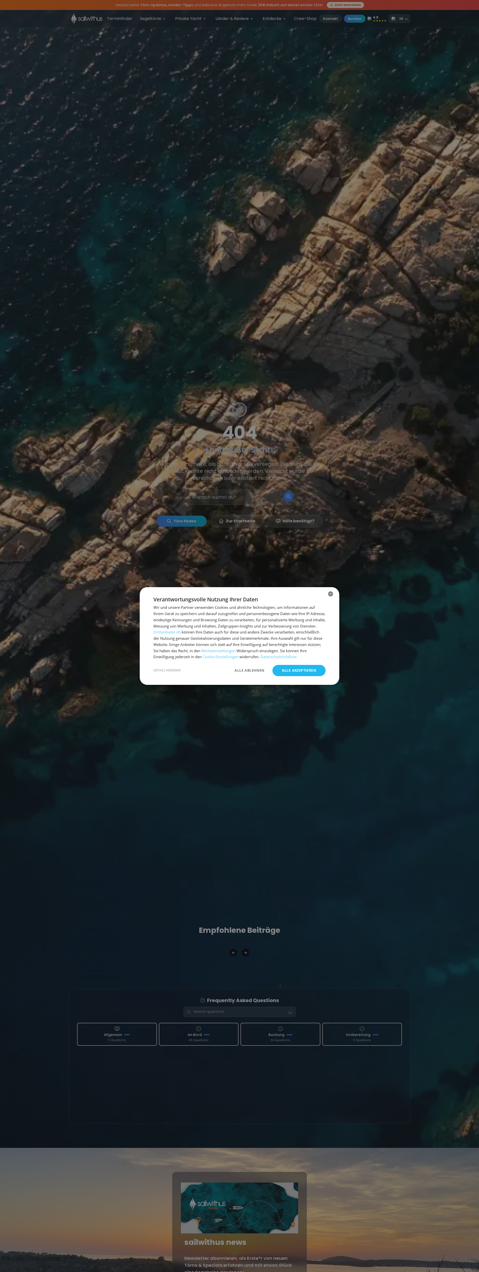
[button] (167, 670)
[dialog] (239, 636)
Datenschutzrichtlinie (278, 656)
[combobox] (330, 593)
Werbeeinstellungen (218, 650)
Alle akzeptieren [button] (299, 670)
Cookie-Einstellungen (221, 656)
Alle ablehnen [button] (249, 670)
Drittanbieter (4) (167, 632)
